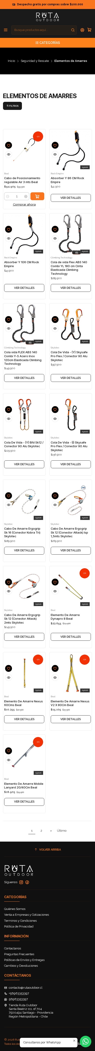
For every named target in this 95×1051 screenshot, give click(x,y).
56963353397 (18, 999)
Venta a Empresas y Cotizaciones (26, 914)
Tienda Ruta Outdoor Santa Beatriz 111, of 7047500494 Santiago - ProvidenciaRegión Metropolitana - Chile (31, 1010)
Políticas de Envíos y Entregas (24, 960)
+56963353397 (19, 993)
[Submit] (73, 30)
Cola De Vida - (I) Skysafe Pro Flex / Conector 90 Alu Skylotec (69, 446)
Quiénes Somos (14, 909)
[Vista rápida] (8, 154)
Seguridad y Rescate (35, 61)
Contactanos (12, 948)
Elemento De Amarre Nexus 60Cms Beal (23, 703)
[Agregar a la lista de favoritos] (8, 145)
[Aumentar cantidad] (26, 196)
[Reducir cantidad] (7, 196)
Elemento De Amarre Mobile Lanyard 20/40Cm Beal (23, 785)
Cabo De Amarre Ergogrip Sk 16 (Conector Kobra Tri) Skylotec (22, 532)
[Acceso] (82, 30)
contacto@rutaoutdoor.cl (25, 987)
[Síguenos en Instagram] (21, 882)
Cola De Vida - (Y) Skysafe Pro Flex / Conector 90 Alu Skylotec (69, 356)
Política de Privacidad (18, 926)
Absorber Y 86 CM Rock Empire (67, 180)
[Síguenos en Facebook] (27, 882)
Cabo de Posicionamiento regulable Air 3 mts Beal (22, 180)
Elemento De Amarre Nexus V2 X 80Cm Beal (70, 703)
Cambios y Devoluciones (21, 965)
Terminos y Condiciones (20, 920)
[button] (12, 106)
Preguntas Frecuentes (19, 954)
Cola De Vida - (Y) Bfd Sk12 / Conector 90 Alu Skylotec (23, 444)
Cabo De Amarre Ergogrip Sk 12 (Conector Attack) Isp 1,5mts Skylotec (69, 532)
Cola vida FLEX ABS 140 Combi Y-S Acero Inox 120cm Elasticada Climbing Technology (23, 357)
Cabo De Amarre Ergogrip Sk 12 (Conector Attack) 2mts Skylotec (22, 618)
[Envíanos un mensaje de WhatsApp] (85, 1041)
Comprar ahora (24, 204)
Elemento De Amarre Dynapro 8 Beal (65, 617)
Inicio (11, 61)
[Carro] (89, 30)
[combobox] (44, 30)
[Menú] (6, 30)
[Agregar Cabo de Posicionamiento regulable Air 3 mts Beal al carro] (37, 196)
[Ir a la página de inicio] (47, 16)
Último (62, 830)
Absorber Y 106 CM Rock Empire (21, 264)
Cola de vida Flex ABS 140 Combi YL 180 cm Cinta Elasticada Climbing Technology (69, 267)
